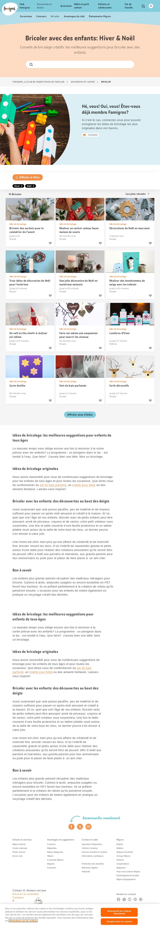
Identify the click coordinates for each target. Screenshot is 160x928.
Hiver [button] (17, 186)
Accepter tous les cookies (119, 921)
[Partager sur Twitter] (80, 827)
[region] (80, 916)
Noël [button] (29, 186)
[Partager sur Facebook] (71, 827)
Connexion (93, 135)
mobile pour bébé (83, 485)
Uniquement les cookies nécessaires (119, 912)
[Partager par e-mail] (88, 827)
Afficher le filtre (30, 177)
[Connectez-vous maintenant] (151, 6)
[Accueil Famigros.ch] (10, 8)
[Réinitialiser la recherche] (129, 64)
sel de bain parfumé (53, 485)
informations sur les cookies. (23, 921)
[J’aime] (50, 243)
